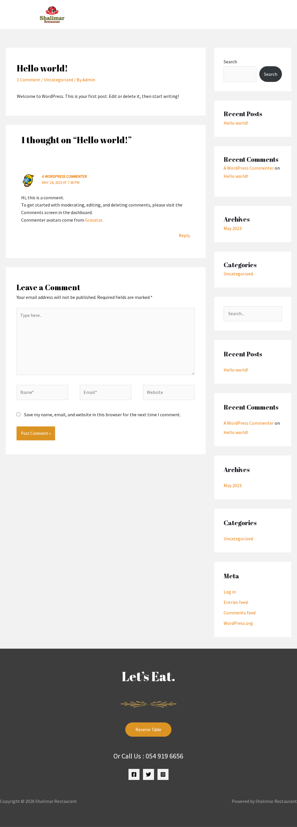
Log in (230, 592)
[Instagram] (163, 774)
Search (230, 61)
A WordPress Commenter (64, 176)
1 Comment (28, 79)
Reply (184, 235)
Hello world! (236, 123)
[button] (200, 14)
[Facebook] (134, 774)
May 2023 (233, 228)
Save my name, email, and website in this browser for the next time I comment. (102, 414)
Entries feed (236, 602)
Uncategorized (58, 79)
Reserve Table (148, 729)
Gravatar (93, 220)
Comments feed (240, 613)
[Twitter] (148, 774)
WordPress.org (238, 623)
